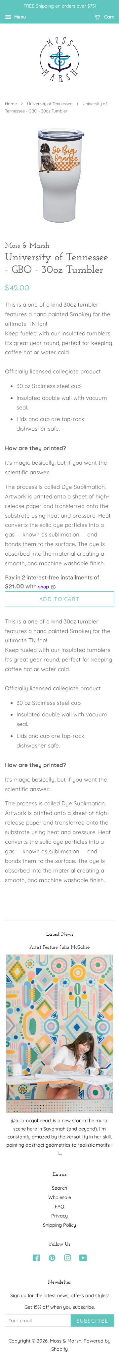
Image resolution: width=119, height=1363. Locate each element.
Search (59, 1188)
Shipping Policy (59, 1225)
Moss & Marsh (65, 1341)
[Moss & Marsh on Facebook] (36, 1259)
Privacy (59, 1216)
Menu (19, 17)
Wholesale (59, 1197)
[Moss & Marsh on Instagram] (67, 1259)
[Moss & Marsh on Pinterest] (52, 1259)
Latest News (59, 934)
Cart (108, 17)
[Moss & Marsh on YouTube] (83, 1259)
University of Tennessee (49, 103)
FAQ (59, 1207)
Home (11, 103)
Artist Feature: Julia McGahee (59, 947)
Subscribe (92, 1320)
